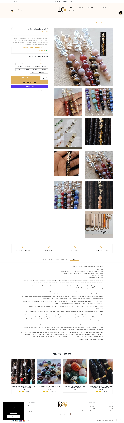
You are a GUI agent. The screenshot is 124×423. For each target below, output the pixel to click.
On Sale (97, 8)
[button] (98, 391)
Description (74, 260)
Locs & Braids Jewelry (37, 90)
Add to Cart (25, 77)
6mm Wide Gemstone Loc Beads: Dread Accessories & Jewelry (75, 386)
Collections (92, 406)
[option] (101, 376)
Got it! (14, 416)
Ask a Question (32, 56)
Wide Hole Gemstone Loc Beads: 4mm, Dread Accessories (49, 386)
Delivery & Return (43, 56)
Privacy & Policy (13, 412)
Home (111, 7)
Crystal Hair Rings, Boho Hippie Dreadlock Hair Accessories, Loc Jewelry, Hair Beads (23, 386)
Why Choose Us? (61, 260)
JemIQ (110, 420)
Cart (94, 408)
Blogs (111, 410)
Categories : (45, 90)
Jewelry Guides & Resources (72, 9)
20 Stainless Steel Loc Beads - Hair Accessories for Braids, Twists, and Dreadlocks (101, 386)
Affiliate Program (81, 8)
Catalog (103, 7)
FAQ (112, 408)
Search (111, 406)
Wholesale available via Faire (88, 410)
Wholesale (90, 7)
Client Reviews (47, 260)
